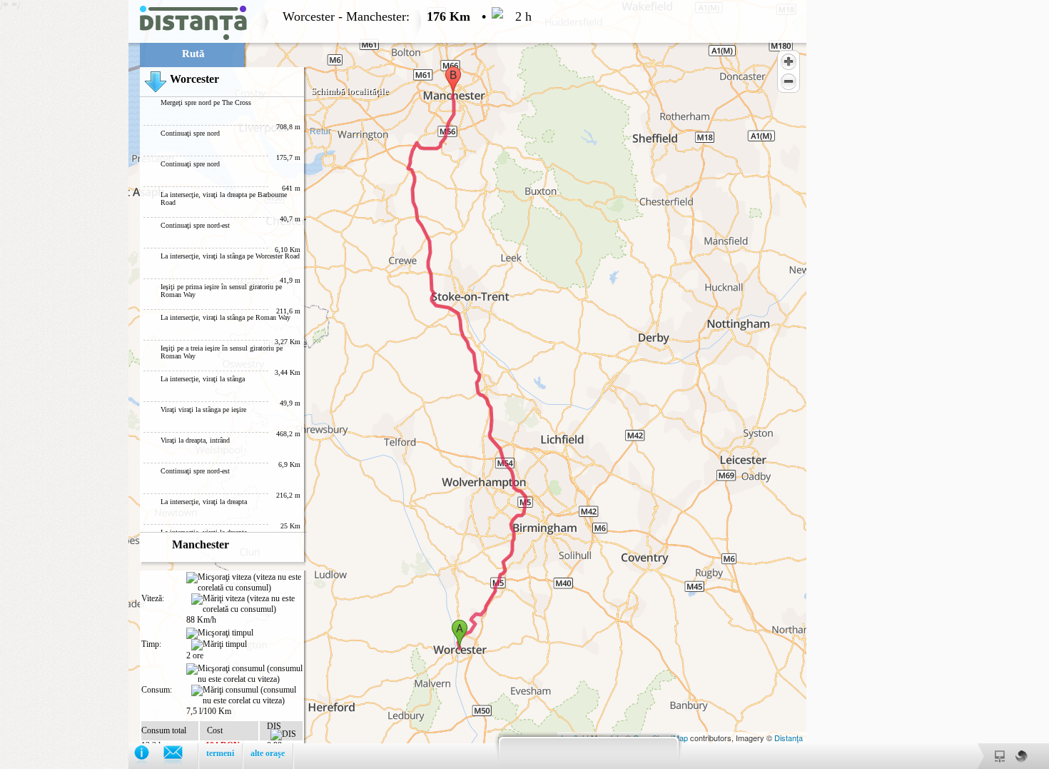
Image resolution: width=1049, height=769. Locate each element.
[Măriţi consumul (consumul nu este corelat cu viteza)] (247, 695)
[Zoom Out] (788, 81)
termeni (220, 753)
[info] (148, 755)
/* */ (266, 384)
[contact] (180, 755)
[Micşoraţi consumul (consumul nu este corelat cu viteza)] (244, 674)
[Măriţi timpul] (219, 644)
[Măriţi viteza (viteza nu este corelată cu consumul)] (247, 604)
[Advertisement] (64, 214)
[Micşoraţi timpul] (219, 633)
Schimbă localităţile (350, 91)
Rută (193, 53)
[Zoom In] (788, 61)
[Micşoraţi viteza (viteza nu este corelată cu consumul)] (244, 582)
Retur (320, 131)
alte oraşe (267, 753)
